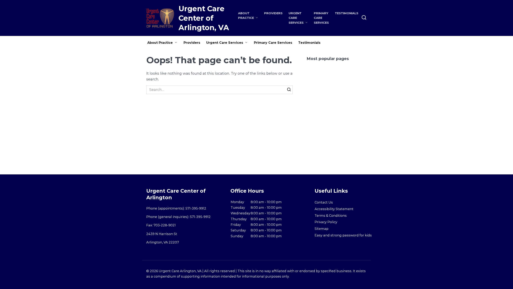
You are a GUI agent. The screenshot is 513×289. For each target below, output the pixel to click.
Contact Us (324, 202)
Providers (273, 13)
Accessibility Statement (334, 209)
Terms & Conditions (331, 216)
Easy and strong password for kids (343, 235)
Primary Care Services (321, 17)
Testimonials (346, 13)
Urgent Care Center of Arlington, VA (204, 18)
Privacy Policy (326, 222)
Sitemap (321, 229)
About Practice (160, 43)
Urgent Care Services (224, 43)
